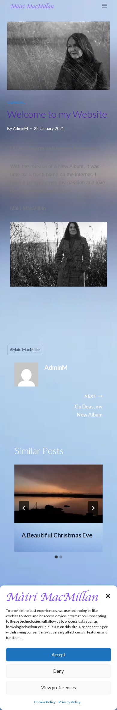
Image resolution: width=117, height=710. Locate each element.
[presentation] (58, 494)
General (16, 102)
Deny (58, 671)
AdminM (20, 128)
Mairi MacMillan (25, 349)
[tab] (56, 556)
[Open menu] (104, 6)
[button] (108, 596)
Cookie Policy (45, 702)
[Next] (93, 508)
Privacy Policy (69, 702)
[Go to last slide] (24, 508)
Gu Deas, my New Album (89, 406)
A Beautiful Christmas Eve (57, 535)
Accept (58, 654)
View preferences (58, 687)
